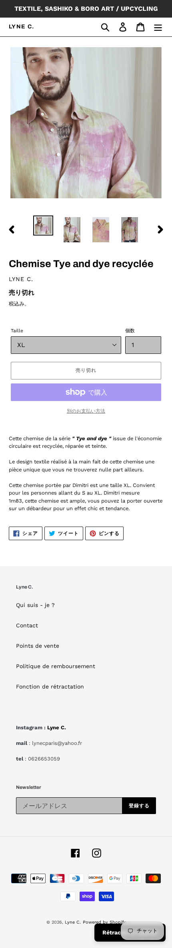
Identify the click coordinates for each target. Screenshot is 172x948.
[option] (43, 225)
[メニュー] (158, 27)
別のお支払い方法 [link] (86, 411)
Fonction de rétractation (50, 686)
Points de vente (37, 646)
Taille (17, 330)
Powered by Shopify (104, 922)
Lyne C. (21, 27)
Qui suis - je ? (35, 605)
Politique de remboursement (55, 666)
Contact (27, 625)
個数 (130, 330)
